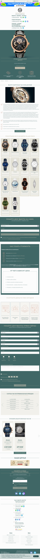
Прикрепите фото (4, 377)
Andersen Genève (13, 403)
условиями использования (12, 557)
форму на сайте (13, 253)
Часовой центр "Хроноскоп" (20, 502)
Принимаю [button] (36, 556)
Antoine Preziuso (13, 405)
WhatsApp (23, 17)
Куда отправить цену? (5, 355)
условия (7, 379)
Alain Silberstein (13, 401)
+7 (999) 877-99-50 (16, 27)
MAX (27, 21)
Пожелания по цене (4, 346)
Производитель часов (5, 224)
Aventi (27, 405)
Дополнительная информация (7, 364)
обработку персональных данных (14, 238)
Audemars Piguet (27, 403)
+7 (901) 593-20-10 (15, 17)
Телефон (2, 228)
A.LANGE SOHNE (13, 399)
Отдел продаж (16, 19)
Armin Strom (12, 409)
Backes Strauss (27, 409)
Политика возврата (29, 544)
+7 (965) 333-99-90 (16, 21)
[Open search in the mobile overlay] (20, 1)
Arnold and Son (27, 399)
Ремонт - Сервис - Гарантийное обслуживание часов (18, 25)
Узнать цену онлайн (20, 131)
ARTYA (27, 401)
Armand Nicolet (13, 407)
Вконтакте (16, 493)
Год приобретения (4, 338)
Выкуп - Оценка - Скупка (19, 15)
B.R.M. (27, 407)
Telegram (25, 17)
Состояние (3, 342)
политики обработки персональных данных (28, 237)
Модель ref (3, 334)
